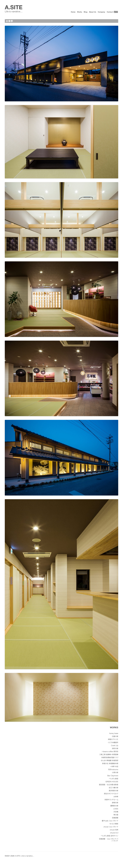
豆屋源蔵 (115, 818)
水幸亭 (116, 797)
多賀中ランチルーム (111, 800)
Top (117, 860)
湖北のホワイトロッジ (111, 794)
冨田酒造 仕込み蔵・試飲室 (108, 785)
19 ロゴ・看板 (113, 824)
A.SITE (13, 7)
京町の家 (115, 748)
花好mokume (113, 769)
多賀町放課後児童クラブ (109, 757)
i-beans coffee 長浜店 (110, 751)
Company (101, 12)
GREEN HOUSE (111, 782)
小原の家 (115, 772)
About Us (92, 12)
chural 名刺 (114, 830)
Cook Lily (114, 745)
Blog (85, 12)
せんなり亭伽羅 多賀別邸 (109, 760)
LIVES (115, 809)
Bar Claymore (112, 776)
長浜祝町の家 (113, 791)
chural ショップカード (111, 827)
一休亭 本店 (114, 766)
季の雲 (116, 815)
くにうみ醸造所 (113, 742)
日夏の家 (115, 736)
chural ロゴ (114, 833)
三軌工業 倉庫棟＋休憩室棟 (108, 754)
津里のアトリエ (113, 739)
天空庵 (116, 812)
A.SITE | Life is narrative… (24, 856)
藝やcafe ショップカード (110, 821)
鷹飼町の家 (114, 806)
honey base (113, 733)
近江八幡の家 (113, 788)
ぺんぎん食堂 (113, 779)
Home (73, 12)
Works (79, 12)
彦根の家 (115, 803)
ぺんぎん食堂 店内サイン (109, 836)
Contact (110, 12)
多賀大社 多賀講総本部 (110, 763)
